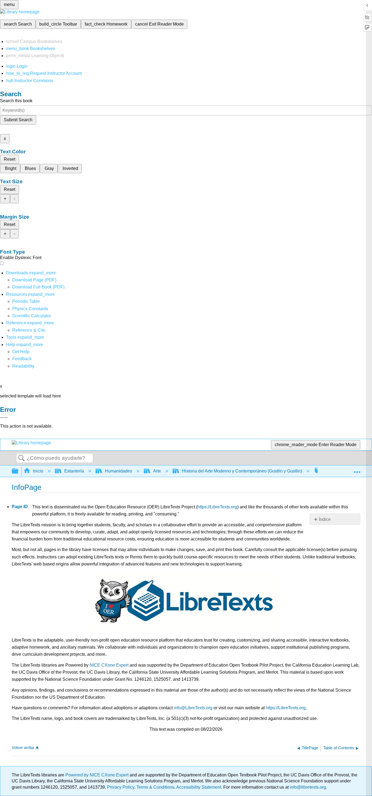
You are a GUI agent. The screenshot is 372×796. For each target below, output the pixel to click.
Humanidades (118, 471)
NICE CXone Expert (109, 665)
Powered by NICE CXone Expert (97, 775)
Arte (157, 471)
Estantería (74, 471)
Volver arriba (23, 747)
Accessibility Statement (198, 787)
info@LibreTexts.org (193, 707)
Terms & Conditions (155, 787)
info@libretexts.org (307, 787)
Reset (9, 159)
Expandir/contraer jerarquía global (18, 471)
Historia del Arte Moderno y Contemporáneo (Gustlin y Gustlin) (242, 471)
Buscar (21, 458)
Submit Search (18, 119)
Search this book (16, 100)
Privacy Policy (120, 787)
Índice (325, 519)
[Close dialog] (4, 417)
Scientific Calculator (31, 315)
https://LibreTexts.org (217, 507)
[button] (22, 358)
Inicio (38, 471)
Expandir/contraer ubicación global (357, 469)
